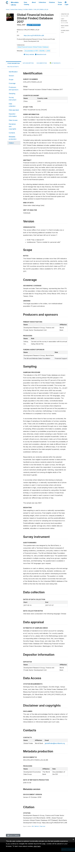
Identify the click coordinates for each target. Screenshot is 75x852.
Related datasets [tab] (13, 66)
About (34, 2)
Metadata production (12, 138)
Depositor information (13, 115)
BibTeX (37, 826)
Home (7, 9)
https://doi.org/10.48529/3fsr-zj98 (34, 35)
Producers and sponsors (13, 88)
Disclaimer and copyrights (12, 126)
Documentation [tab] (42, 63)
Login (66, 4)
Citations (52, 2)
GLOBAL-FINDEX (28, 9)
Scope (11, 79)
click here (37, 846)
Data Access (13, 120)
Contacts (12, 133)
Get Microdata (34, 25)
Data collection (12, 105)
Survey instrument (12, 99)
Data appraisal (14, 110)
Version (11, 76)
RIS (33, 826)
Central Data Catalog (16, 9)
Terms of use (60, 3)
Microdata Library (14, 3)
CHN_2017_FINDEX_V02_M (41, 9)
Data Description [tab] (28, 63)
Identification (13, 72)
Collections (42, 2)
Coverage (12, 83)
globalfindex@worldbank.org (55, 743)
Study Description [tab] (14, 63)
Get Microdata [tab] (55, 63)
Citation (11, 143)
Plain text (42, 826)
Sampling (12, 93)
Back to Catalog (14, 835)
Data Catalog (26, 3)
